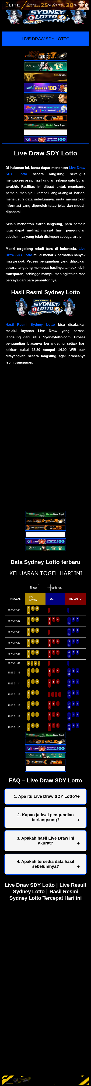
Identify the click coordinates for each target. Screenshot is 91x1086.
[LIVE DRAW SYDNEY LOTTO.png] (45, 314)
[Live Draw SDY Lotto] (46, 15)
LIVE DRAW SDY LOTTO (46, 38)
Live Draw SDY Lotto (30, 885)
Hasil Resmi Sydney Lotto (30, 324)
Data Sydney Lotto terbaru (45, 562)
